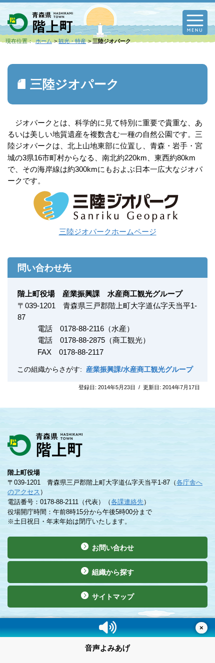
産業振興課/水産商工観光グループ (139, 369)
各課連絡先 (127, 502)
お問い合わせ (113, 548)
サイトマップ (113, 597)
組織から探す (113, 572)
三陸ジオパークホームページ (107, 231)
